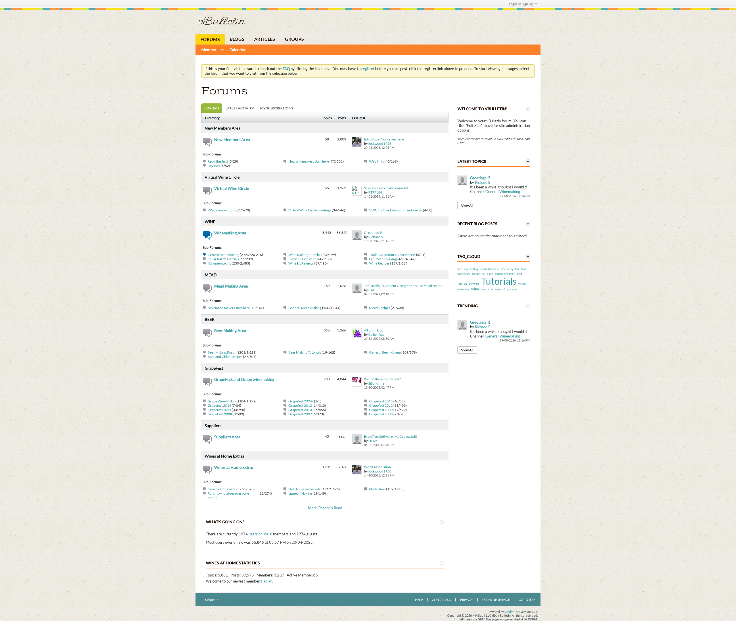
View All (467, 205)
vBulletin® (512, 612)
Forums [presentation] (211, 108)
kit (483, 273)
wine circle (487, 289)
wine (475, 289)
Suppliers (213, 425)
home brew (463, 273)
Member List (212, 49)
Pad (371, 290)
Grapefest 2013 (300, 405)
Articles (264, 39)
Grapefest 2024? (300, 401)
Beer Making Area (230, 330)
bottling (473, 269)
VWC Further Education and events (395, 210)
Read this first (218, 161)
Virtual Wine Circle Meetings (309, 210)
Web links (376, 161)
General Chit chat (221, 489)
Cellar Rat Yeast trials (223, 259)
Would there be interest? (382, 379)
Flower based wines (303, 259)
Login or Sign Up (521, 4)
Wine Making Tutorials (305, 254)
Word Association (377, 467)
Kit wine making (219, 263)
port (519, 273)
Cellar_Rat (376, 334)
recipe (462, 283)
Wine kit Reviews (301, 263)
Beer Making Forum (222, 352)
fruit (523, 269)
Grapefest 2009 (381, 410)
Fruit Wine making (383, 259)
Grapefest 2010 (300, 410)
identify (476, 273)
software (474, 283)
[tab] (211, 108)
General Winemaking (223, 254)
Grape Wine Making (222, 401)
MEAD (211, 274)
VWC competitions (222, 210)
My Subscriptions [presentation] (276, 108)
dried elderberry (489, 269)
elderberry (507, 269)
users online (258, 534)
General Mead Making (304, 308)
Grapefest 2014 (219, 405)
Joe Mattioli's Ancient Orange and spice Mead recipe (403, 286)
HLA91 (373, 441)
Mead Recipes (379, 308)
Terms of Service (496, 599)
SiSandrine (376, 383)
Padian (266, 581)
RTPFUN (375, 192)
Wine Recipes (379, 263)
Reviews (214, 165)
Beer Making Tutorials (304, 352)
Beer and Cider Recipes (225, 356)
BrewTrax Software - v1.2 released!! (390, 436)
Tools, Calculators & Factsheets (392, 254)
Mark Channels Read (325, 508)
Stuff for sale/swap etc (304, 489)
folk (517, 269)
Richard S (375, 237)
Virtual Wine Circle (222, 177)
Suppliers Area (227, 436)
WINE (210, 221)
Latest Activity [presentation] (239, 108)
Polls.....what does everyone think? (228, 495)
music (490, 273)
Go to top (527, 599)
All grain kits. (373, 330)
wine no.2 (499, 289)
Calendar (237, 49)
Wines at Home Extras (224, 456)
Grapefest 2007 (300, 414)
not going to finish (505, 273)
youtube (512, 289)
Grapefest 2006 (381, 414)
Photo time (377, 489)
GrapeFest (214, 368)
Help (419, 599)
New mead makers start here (229, 308)
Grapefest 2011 (219, 410)
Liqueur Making (300, 493)
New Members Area (222, 128)
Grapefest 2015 (381, 401)
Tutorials (499, 281)
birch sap (462, 269)
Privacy (466, 599)
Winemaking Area (230, 232)
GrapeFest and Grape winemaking (244, 379)
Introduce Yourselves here (384, 139)
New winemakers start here (308, 161)
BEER (209, 319)
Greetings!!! (373, 232)
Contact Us (441, 599)
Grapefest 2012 (381, 405)
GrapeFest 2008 (220, 414)
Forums (210, 39)
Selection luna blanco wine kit (386, 188)
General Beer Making (385, 352)
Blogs (237, 39)
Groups (294, 39)
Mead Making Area (231, 286)
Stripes (210, 599)
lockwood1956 (379, 143)
